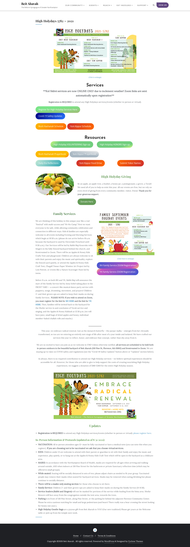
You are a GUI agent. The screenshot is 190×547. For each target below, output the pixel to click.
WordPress (109, 541)
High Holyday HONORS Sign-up (115, 144)
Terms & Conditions (107, 535)
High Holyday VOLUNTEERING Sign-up (72, 144)
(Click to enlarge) (95, 77)
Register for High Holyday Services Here (58, 109)
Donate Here (87, 201)
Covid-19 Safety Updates (50, 116)
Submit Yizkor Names (130, 163)
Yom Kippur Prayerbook (84, 154)
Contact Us (88, 535)
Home (76, 535)
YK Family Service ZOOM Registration (117, 271)
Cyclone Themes (135, 541)
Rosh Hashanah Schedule (51, 126)
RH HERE (70, 301)
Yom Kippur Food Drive (90, 163)
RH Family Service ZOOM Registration (118, 265)
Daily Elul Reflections (49, 163)
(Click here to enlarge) (125, 259)
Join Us (163, 5)
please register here (142, 433)
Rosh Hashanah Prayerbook (52, 154)
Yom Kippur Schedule (80, 126)
